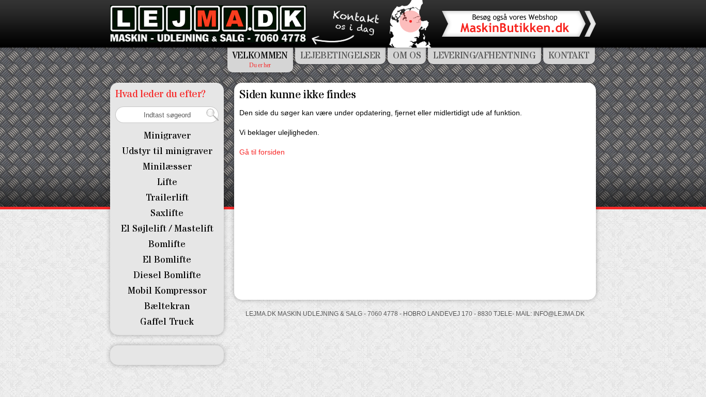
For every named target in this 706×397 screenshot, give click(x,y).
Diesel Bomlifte (167, 275)
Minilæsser (167, 166)
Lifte (167, 182)
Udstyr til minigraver (167, 151)
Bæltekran (167, 306)
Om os (407, 55)
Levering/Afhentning (484, 55)
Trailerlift (167, 197)
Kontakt (569, 55)
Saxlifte (166, 213)
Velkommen (260, 55)
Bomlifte (167, 244)
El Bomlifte (167, 259)
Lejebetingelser (340, 55)
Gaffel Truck (167, 321)
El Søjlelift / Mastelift (167, 228)
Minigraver (167, 135)
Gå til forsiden (262, 152)
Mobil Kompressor (167, 290)
